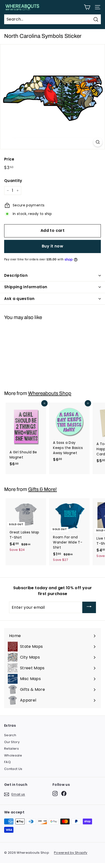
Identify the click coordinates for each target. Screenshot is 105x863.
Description (16, 275)
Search (10, 735)
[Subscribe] (89, 607)
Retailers (11, 748)
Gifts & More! (42, 489)
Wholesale (13, 755)
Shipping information (25, 286)
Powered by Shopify (70, 852)
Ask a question (19, 298)
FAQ (7, 762)
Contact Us (13, 769)
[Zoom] (97, 142)
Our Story (12, 742)
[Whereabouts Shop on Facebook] (63, 793)
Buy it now (52, 246)
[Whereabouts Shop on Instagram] (55, 793)
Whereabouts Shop (49, 393)
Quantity (13, 180)
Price (9, 159)
